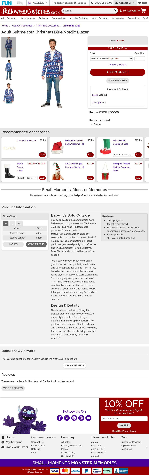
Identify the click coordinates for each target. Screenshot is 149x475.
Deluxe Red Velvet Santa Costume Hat (74, 142)
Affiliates (65, 442)
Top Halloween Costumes (129, 447)
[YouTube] (88, 418)
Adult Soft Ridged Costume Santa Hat (74, 165)
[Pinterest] (74, 418)
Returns (35, 449)
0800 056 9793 (103, 2)
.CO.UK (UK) (39, 3)
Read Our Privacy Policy (124, 431)
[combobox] (86, 11)
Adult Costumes (8, 18)
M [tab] (6, 223)
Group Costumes (100, 18)
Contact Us (125, 2)
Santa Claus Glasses (27, 140)
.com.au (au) (97, 449)
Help (144, 2)
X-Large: (96, 102)
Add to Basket (118, 72)
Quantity (139, 53)
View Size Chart (117, 64)
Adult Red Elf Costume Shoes (120, 142)
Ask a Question (74, 365)
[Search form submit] (115, 11)
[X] (67, 418)
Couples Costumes (79, 18)
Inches (13, 244)
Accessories (118, 18)
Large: (95, 95)
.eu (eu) (95, 456)
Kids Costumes (28, 18)
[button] (129, 11)
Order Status (38, 445)
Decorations (133, 18)
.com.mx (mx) (98, 452)
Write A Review (13, 388)
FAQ (33, 452)
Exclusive (43, 18)
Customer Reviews (131, 442)
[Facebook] (60, 418)
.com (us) (96, 445)
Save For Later (117, 80)
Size (92, 53)
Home (10, 437)
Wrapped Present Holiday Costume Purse (121, 167)
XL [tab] (19, 223)
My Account (14, 442)
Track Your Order (17, 447)
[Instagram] (81, 418)
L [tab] (12, 223)
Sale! (145, 18)
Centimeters (36, 244)
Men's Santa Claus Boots (20, 169)
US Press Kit (67, 456)
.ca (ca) (95, 442)
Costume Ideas (59, 18)
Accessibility (68, 452)
